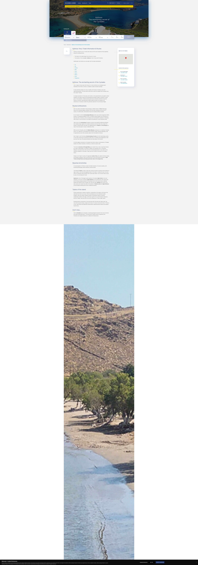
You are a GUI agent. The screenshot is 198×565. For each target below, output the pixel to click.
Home (65, 44)
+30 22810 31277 (123, 76)
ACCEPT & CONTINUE (160, 562)
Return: (100, 36)
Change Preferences (143, 562)
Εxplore (79, 3)
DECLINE (151, 562)
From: (65, 36)
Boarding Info (84, 3)
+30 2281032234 (123, 83)
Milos (76, 69)
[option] (99, 18)
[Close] (196, 562)
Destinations (69, 44)
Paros (76, 71)
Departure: (89, 36)
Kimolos (76, 67)
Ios (75, 64)
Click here (78, 6)
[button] (126, 58)
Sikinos (76, 74)
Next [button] (132, 436)
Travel (90, 3)
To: (76, 36)
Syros (76, 76)
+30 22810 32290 (123, 79)
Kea (75, 66)
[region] (99, 562)
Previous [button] (66, 436)
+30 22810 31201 (123, 72)
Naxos (76, 72)
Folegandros (77, 78)
